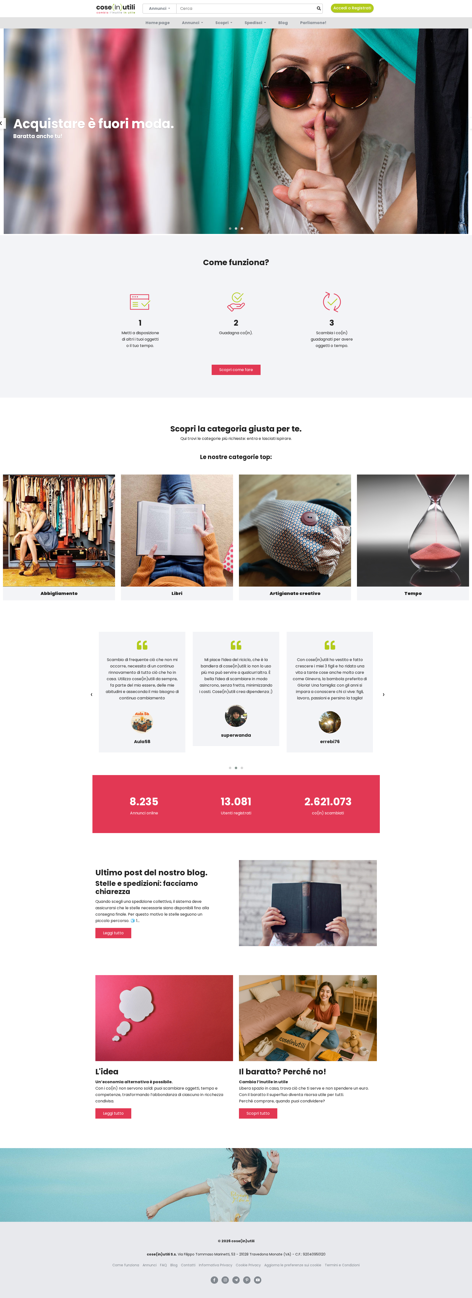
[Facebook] (214, 1280)
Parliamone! (313, 23)
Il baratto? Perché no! (282, 1071)
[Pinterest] (247, 1280)
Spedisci (254, 23)
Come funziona (125, 1265)
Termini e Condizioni (342, 1265)
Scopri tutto (258, 1113)
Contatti (188, 1265)
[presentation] (91, 694)
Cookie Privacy (248, 1265)
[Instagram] (225, 1280)
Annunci (191, 23)
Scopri (222, 23)
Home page (158, 23)
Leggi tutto (113, 933)
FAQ (163, 1265)
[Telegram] (236, 1280)
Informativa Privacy (215, 1265)
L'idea (106, 1071)
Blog (283, 23)
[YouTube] (257, 1280)
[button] (230, 228)
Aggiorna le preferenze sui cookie (292, 1265)
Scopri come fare (236, 370)
